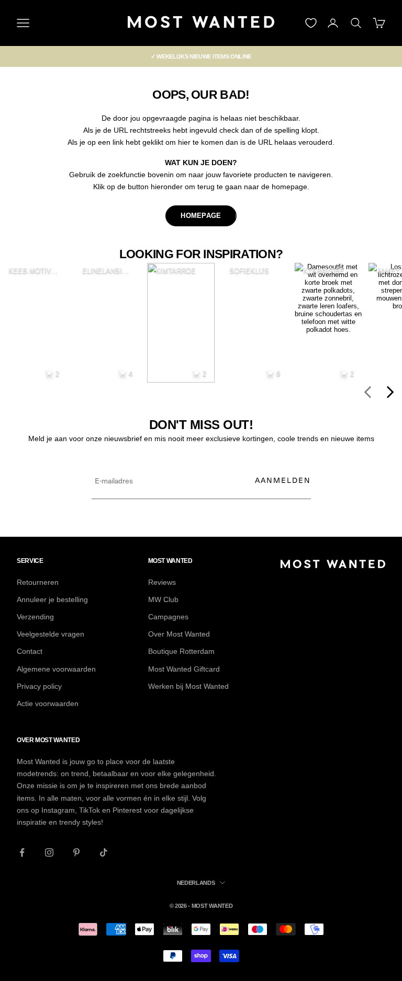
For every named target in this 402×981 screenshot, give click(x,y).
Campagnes (168, 617)
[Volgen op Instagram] (49, 852)
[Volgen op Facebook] (22, 852)
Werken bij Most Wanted (188, 686)
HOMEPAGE (201, 216)
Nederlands (196, 883)
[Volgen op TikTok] (103, 852)
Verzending (35, 617)
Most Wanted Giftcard (184, 669)
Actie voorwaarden (48, 703)
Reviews (162, 582)
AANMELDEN (283, 480)
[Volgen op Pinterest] (76, 852)
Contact (29, 651)
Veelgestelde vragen (50, 634)
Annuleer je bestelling (52, 599)
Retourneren (38, 582)
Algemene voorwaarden (56, 669)
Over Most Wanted (179, 634)
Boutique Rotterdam (181, 651)
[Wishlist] (311, 23)
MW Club (163, 599)
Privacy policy (39, 686)
